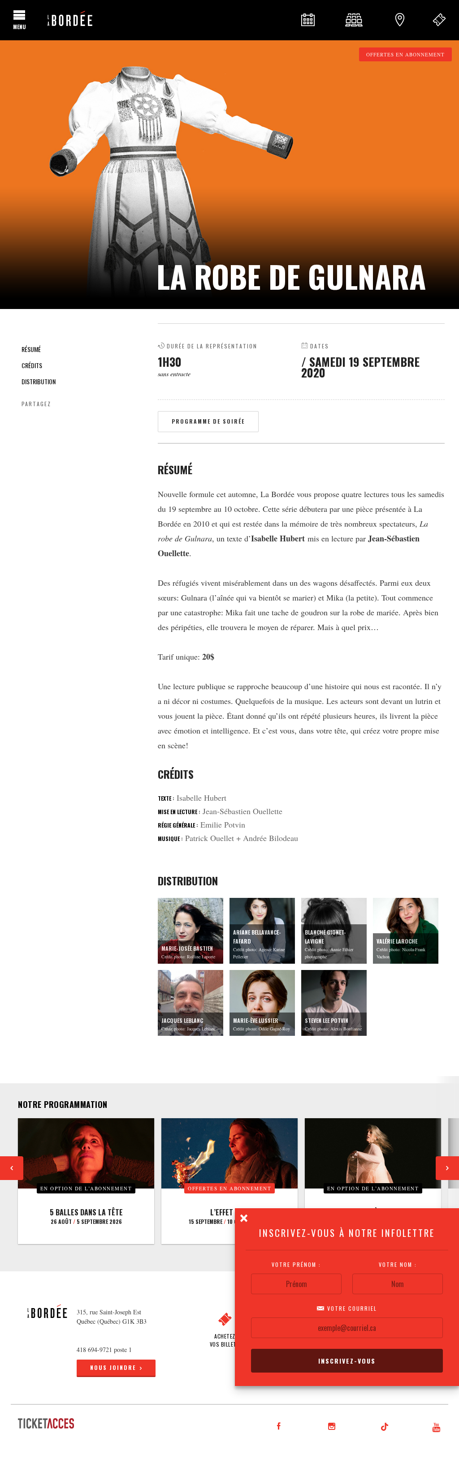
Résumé (31, 349)
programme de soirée (208, 421)
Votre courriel (351, 1308)
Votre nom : (398, 1264)
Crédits (32, 365)
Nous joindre (113, 1367)
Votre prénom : (296, 1264)
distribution (39, 381)
